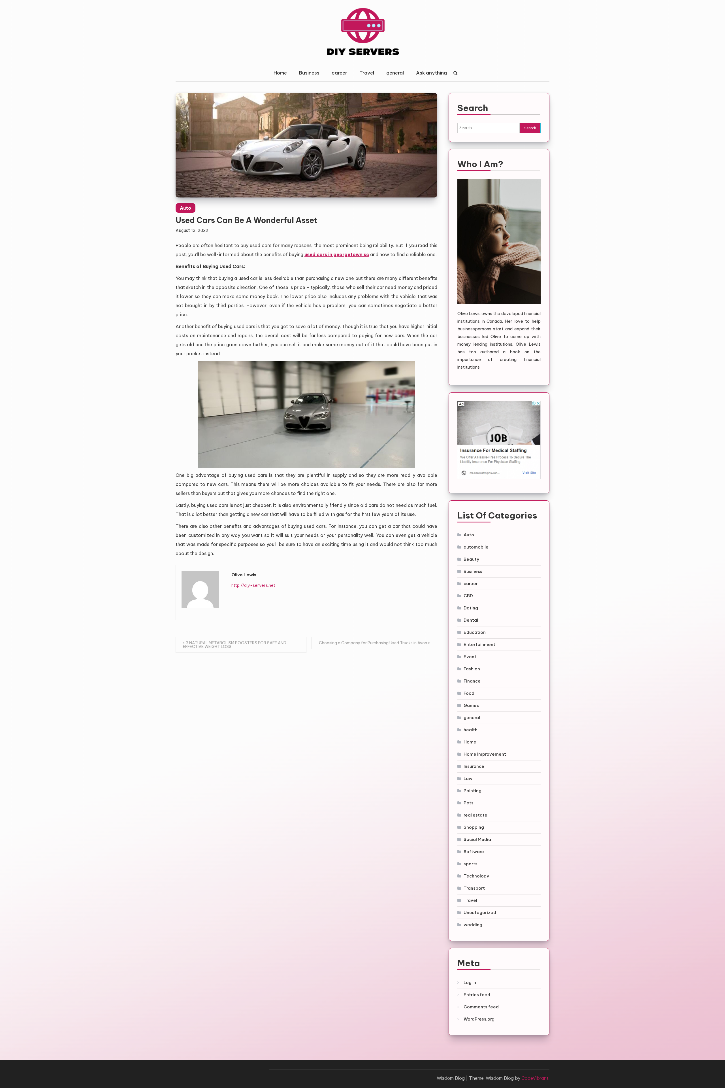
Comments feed (481, 1007)
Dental (471, 620)
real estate (475, 815)
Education (475, 632)
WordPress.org (479, 1019)
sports (470, 863)
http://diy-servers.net (253, 585)
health (470, 729)
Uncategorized (480, 912)
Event (470, 656)
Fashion (472, 669)
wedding (473, 924)
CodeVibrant (535, 1078)
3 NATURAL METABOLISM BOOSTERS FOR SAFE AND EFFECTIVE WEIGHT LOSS (234, 644)
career (339, 73)
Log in (470, 982)
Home (280, 73)
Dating (471, 608)
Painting (472, 790)
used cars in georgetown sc (336, 254)
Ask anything (431, 73)
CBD (468, 595)
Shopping (474, 827)
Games (471, 705)
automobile (476, 547)
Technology (476, 876)
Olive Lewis (243, 574)
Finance (472, 681)
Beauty (471, 559)
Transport (474, 888)
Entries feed (477, 994)
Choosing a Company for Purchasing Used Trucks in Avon (373, 642)
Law (468, 778)
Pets (469, 803)
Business (309, 73)
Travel (366, 73)
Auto (185, 208)
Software (474, 851)
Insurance (474, 766)
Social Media (477, 839)
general (395, 73)
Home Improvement (485, 754)
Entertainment (479, 644)
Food (469, 693)
